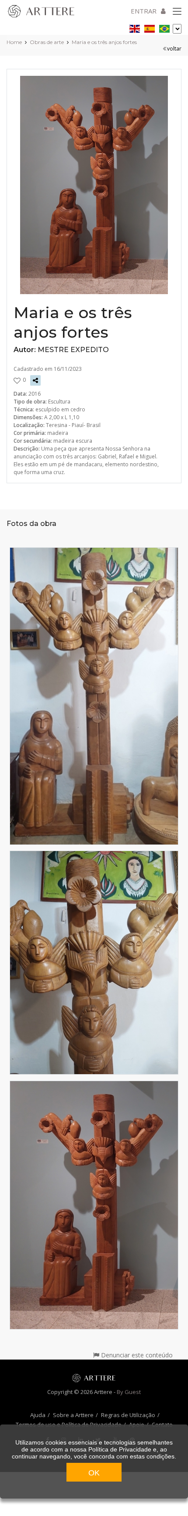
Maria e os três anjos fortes (104, 42)
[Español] (149, 27)
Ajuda (37, 1415)
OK (94, 1473)
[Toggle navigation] (177, 12)
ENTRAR (144, 11)
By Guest (129, 1392)
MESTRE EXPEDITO (73, 350)
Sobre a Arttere (73, 1415)
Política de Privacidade (119, 1449)
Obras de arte (47, 42)
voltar (174, 48)
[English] (134, 27)
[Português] (164, 27)
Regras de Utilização (128, 1415)
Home (14, 42)
